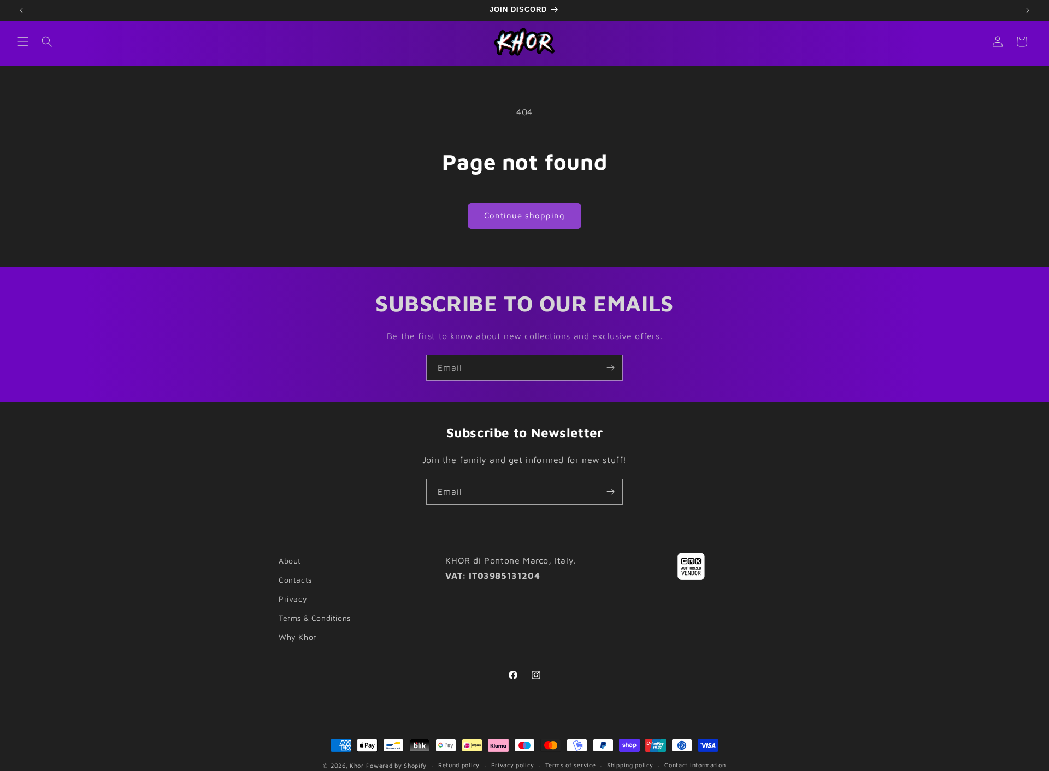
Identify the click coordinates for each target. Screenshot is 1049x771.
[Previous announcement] (21, 10)
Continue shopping (524, 215)
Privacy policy (512, 764)
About (290, 560)
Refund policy (459, 764)
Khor (357, 765)
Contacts (295, 579)
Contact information (695, 764)
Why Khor (297, 637)
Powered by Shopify (396, 765)
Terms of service (570, 764)
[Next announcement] (1028, 10)
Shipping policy (630, 764)
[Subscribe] (610, 368)
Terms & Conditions (315, 617)
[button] (23, 41)
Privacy (293, 598)
